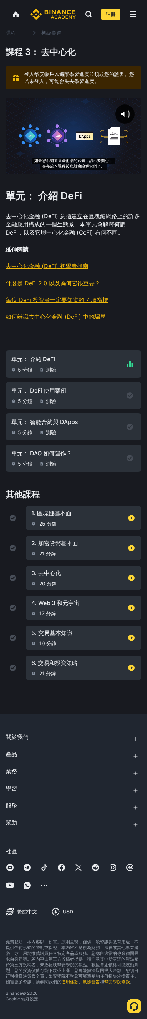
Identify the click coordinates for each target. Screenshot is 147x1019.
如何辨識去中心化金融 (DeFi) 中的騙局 (56, 316)
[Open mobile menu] (132, 14)
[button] (132, 14)
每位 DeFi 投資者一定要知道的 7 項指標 (57, 299)
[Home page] (53, 14)
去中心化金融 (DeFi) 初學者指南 (47, 266)
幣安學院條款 (117, 981)
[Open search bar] (86, 14)
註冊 (111, 14)
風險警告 (91, 981)
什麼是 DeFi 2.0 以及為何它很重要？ (53, 283)
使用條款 (69, 981)
